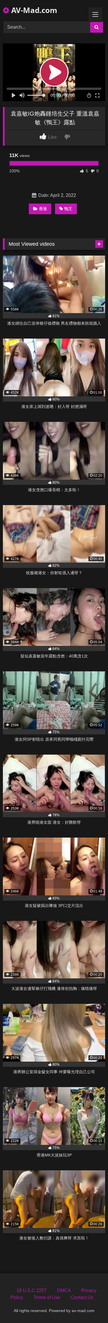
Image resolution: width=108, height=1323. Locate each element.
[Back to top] (90, 1305)
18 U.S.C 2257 (31, 1290)
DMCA (64, 1290)
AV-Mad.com (33, 10)
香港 (43, 208)
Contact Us (82, 1297)
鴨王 (68, 208)
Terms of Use (46, 1297)
